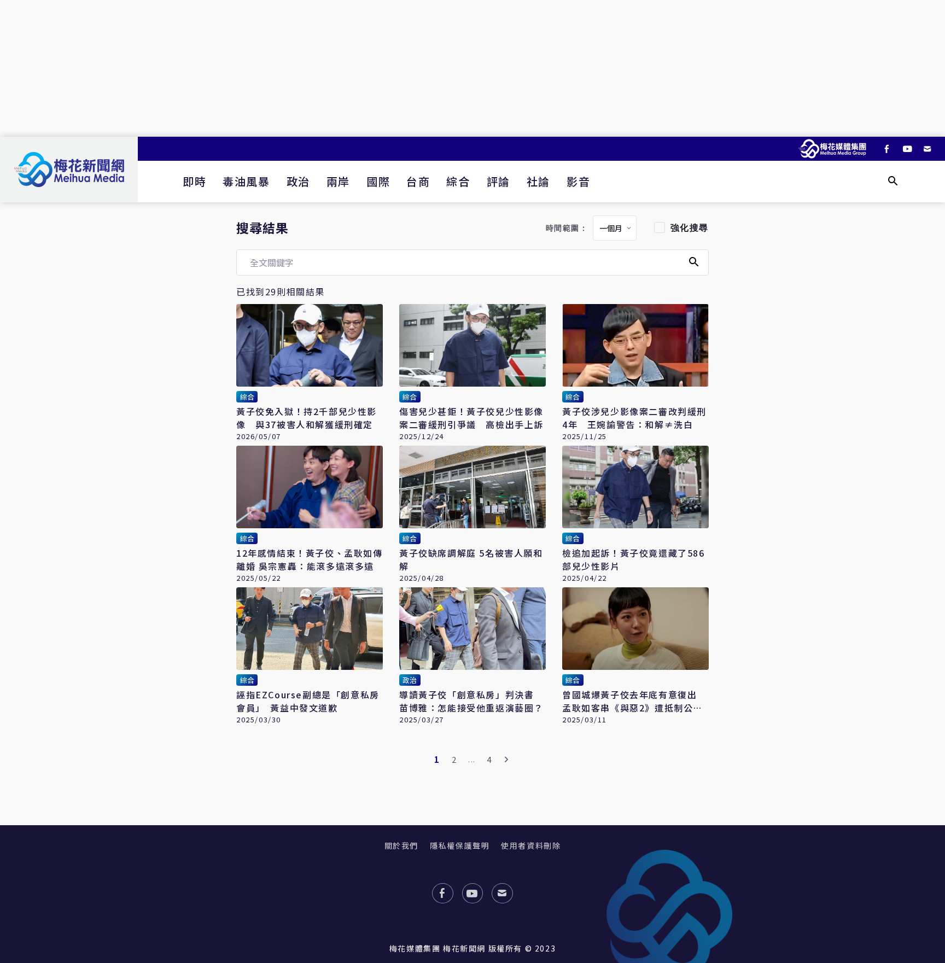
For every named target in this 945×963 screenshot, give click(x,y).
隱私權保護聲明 (459, 845)
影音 (578, 181)
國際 (378, 181)
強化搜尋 (689, 227)
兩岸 (338, 181)
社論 (538, 181)
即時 (194, 181)
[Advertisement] (472, 68)
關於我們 (401, 845)
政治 (298, 181)
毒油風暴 (246, 181)
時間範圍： (567, 228)
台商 (418, 181)
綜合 (458, 181)
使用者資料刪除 (531, 845)
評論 (498, 181)
